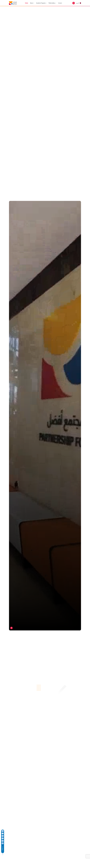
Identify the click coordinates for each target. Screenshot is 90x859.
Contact (60, 3)
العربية (77, 3)
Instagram (3, 831)
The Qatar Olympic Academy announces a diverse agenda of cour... (72, 678)
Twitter (3, 836)
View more (46, 685)
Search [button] (73, 3)
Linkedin (3, 843)
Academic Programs (40, 3)
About (31, 3)
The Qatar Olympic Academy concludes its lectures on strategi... (72, 688)
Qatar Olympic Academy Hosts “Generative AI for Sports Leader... (73, 667)
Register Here (16, 46)
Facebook (3, 841)
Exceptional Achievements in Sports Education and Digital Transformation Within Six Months (29, 681)
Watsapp (3, 838)
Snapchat (3, 833)
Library (71, 39)
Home (26, 3)
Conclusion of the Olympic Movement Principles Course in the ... (73, 657)
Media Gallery (52, 3)
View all (79, 650)
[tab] (63, 18)
